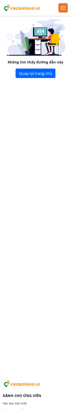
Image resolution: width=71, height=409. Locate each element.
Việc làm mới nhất (15, 403)
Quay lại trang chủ (35, 73)
